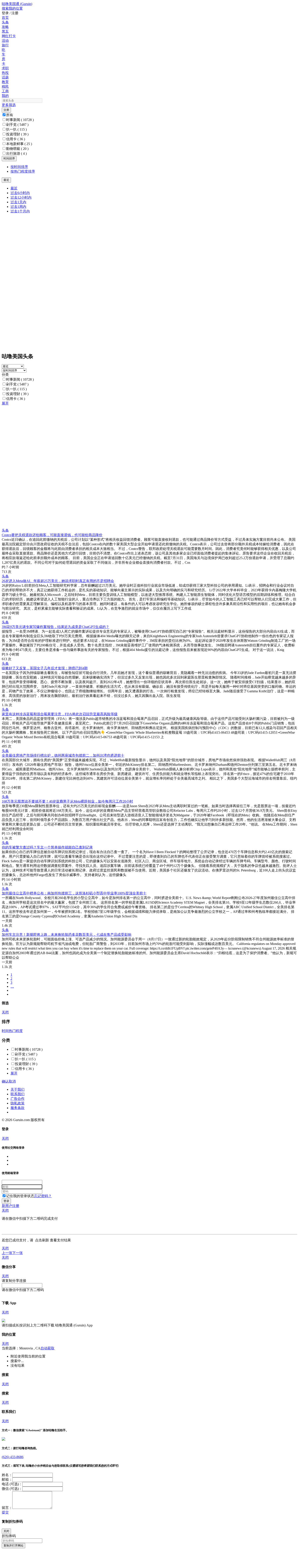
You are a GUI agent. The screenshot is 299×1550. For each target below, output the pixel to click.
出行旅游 (16, 153)
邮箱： (7, 1479)
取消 (12, 1081)
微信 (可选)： (12, 1489)
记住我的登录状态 (20, 1196)
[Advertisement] (133, 436)
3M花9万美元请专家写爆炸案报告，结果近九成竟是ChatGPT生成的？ (55, 627)
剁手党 (17, 124)
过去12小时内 (21, 197)
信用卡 (15, 139)
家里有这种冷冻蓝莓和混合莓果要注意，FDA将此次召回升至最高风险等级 (60, 714)
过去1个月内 (20, 211)
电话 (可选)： (12, 1484)
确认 (5, 1081)
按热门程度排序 (23, 171)
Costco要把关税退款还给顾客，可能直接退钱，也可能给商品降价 (52, 535)
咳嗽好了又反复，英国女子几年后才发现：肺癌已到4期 (45, 668)
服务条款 (18, 1108)
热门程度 (16, 1031)
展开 (5, 403)
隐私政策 (18, 1103)
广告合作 (18, 1098)
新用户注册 (10, 1206)
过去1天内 (18, 202)
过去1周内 (18, 206)
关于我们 (18, 1089)
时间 (5, 1031)
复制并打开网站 (13, 1545)
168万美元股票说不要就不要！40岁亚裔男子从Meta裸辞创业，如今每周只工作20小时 (67, 801)
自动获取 (47, 1348)
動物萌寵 (17, 148)
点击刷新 (42, 1240)
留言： (7, 1508)
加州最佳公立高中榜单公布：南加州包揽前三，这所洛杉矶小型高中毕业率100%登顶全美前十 (74, 893)
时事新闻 (20, 120)
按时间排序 (19, 167)
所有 (9, 115)
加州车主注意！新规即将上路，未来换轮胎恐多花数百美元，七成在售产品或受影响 (66, 934)
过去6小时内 (20, 193)
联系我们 (18, 1094)
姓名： (7, 1475)
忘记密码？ (43, 1196)
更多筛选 (9, 105)
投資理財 (17, 134)
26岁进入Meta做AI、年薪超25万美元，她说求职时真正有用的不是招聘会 (58, 581)
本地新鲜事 (19, 144)
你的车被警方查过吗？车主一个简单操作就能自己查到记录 (47, 847)
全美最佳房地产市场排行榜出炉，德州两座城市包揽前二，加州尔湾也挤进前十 (63, 755)
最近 (14, 188)
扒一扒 (16, 129)
